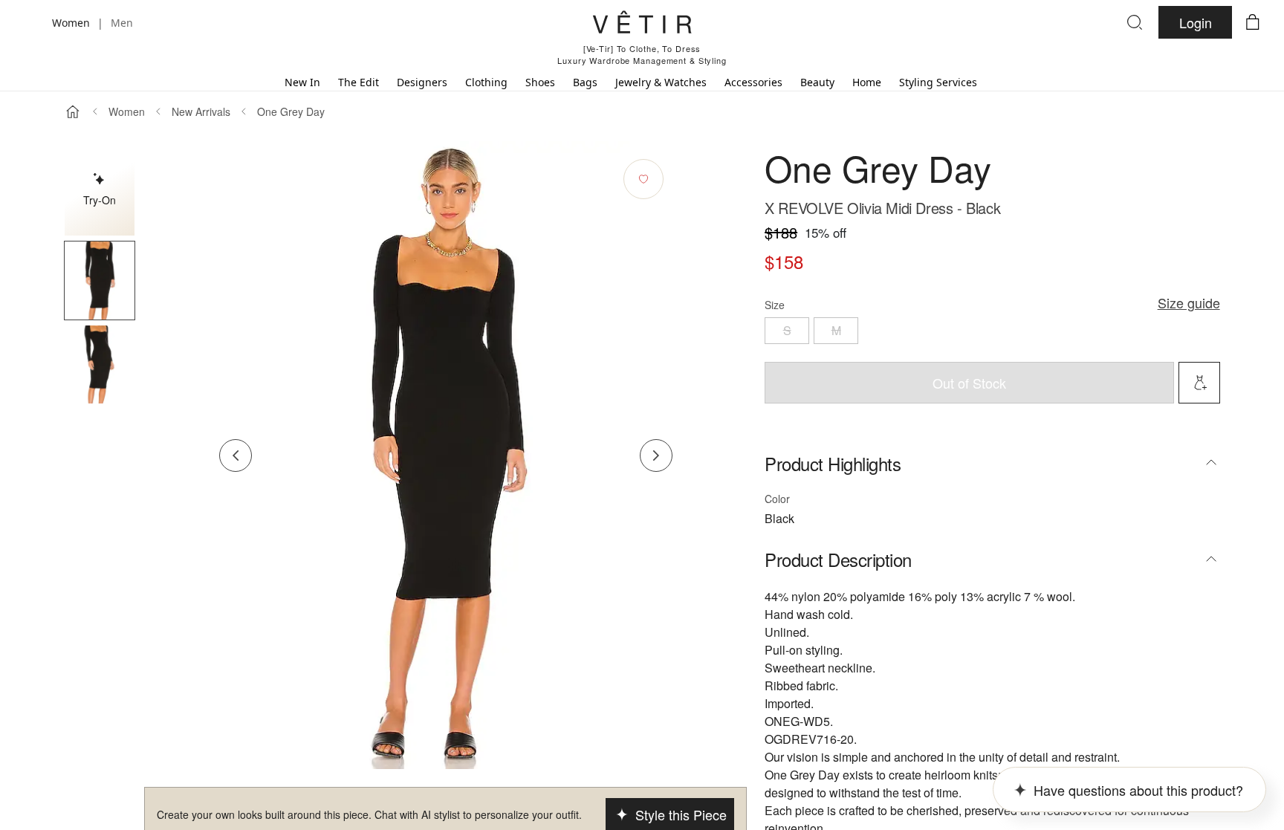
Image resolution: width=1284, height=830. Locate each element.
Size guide (1189, 302)
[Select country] (31, 22)
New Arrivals (201, 111)
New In (302, 82)
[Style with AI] (1199, 382)
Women (126, 111)
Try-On (99, 199)
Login (1195, 22)
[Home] (73, 111)
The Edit (358, 82)
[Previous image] (235, 455)
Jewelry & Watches (661, 82)
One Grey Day (291, 111)
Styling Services (938, 82)
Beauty (817, 82)
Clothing (486, 82)
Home (866, 82)
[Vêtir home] (642, 24)
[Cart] (1253, 22)
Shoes (540, 82)
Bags (585, 82)
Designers (422, 82)
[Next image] (656, 455)
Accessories (753, 82)
